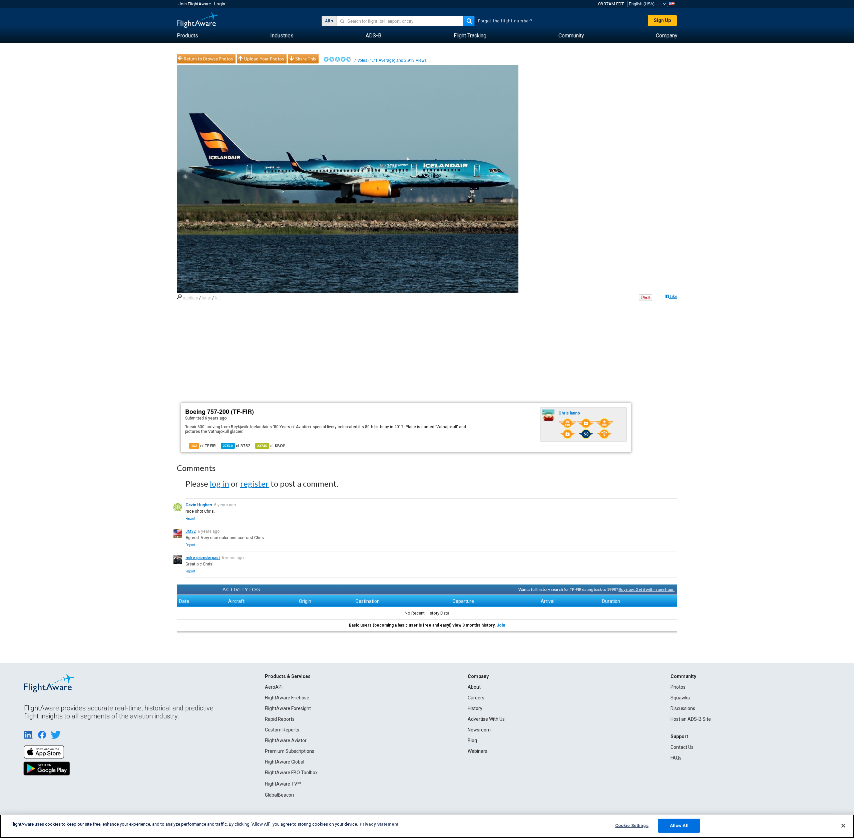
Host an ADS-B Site (691, 719)
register (254, 483)
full (218, 298)
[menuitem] (187, 36)
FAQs (676, 758)
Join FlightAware (194, 3)
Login (219, 3)
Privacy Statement (379, 824)
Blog (472, 740)
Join (501, 625)
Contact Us (682, 747)
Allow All (679, 825)
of (236, 446)
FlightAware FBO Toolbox (291, 772)
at (271, 446)
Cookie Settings (632, 825)
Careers (476, 697)
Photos (678, 687)
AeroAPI (274, 687)
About (474, 687)
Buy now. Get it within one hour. (646, 589)
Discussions (683, 708)
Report (190, 518)
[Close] (843, 825)
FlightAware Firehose (287, 697)
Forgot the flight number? (505, 21)
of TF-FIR (203, 446)
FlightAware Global (284, 762)
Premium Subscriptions (289, 751)
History (475, 708)
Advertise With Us (486, 719)
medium (190, 298)
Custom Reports (282, 729)
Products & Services (288, 676)
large (206, 298)
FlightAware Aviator (286, 740)
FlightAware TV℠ (283, 784)
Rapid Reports (280, 719)
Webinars (477, 751)
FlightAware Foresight (288, 708)
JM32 (190, 531)
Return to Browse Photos (208, 58)
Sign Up (662, 20)
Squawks (680, 697)
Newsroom (479, 729)
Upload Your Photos (264, 58)
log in (219, 483)
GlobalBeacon (279, 795)
